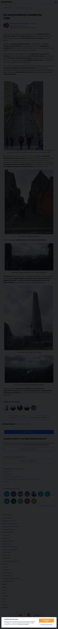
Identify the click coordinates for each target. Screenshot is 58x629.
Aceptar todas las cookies (46, 620)
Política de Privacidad (23, 624)
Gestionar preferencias (46, 624)
